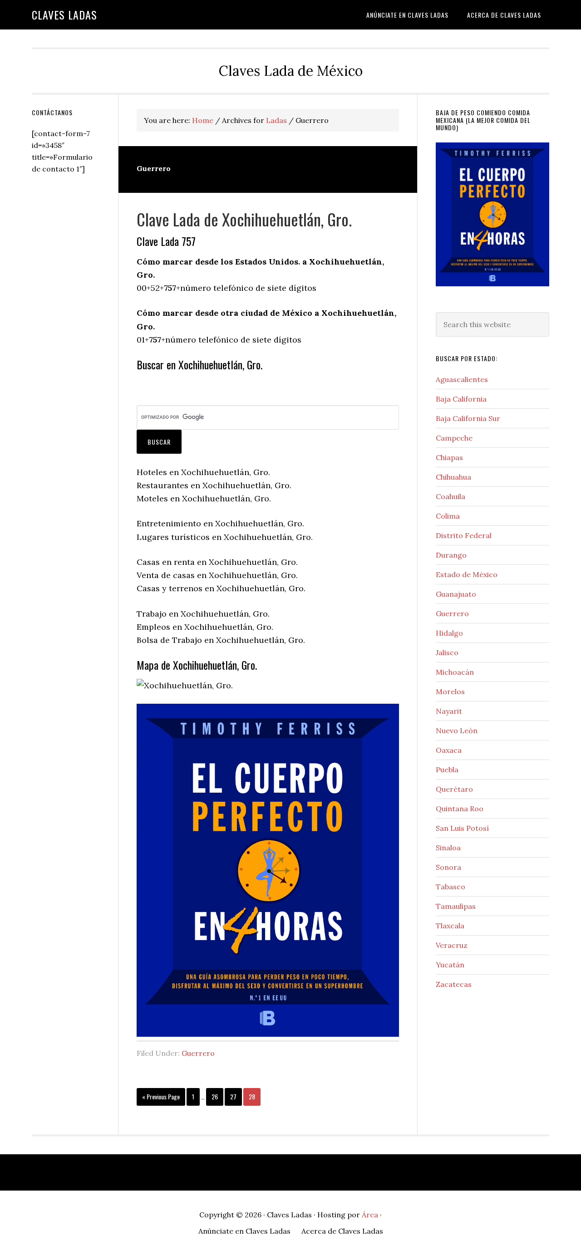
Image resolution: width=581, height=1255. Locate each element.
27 (235, 1096)
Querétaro (454, 789)
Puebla (447, 769)
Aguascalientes (462, 379)
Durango (451, 554)
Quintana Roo (459, 808)
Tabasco (450, 886)
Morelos (450, 691)
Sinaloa (448, 847)
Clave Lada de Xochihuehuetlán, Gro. (244, 219)
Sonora (448, 867)
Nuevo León (457, 730)
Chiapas (449, 457)
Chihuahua (453, 476)
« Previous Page (161, 1098)
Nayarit (449, 711)
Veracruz (452, 945)
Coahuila (450, 496)
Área (370, 1214)
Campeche (454, 437)
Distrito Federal (464, 535)
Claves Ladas (64, 14)
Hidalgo (449, 632)
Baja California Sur (468, 418)
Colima (448, 515)
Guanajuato (456, 593)
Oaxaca (449, 750)
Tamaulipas (456, 906)
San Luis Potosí (462, 828)
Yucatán (450, 964)
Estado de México (466, 574)
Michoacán (455, 672)
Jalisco (447, 652)
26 (217, 1096)
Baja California (461, 398)
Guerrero (198, 1053)
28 (254, 1096)
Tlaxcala (450, 925)
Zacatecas (454, 984)
